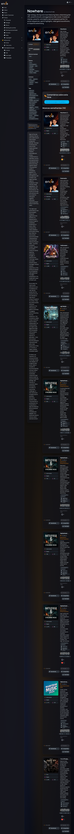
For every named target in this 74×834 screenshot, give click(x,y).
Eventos (31, 67)
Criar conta (8, 45)
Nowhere (63, 29)
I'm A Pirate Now (65, 759)
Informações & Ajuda (9, 47)
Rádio (7, 35)
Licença (8, 50)
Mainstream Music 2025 (64, 686)
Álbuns (7, 25)
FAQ (7, 52)
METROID (62, 310)
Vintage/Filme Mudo (64, 344)
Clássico (63, 801)
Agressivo (35, 79)
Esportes (31, 71)
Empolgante (31, 80)
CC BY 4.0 (36, 44)
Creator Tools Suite (9, 15)
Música (6, 17)
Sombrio (31, 84)
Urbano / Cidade (32, 72)
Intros (30, 62)
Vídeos (5, 10)
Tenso (36, 82)
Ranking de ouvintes (11, 27)
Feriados (62, 269)
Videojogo (31, 66)
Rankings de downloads (11, 30)
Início (5, 7)
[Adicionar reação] (62, 75)
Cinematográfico (32, 64)
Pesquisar (8, 20)
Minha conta (7, 40)
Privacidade (8, 57)
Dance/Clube (63, 720)
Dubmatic (63, 178)
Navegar (8, 22)
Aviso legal (8, 55)
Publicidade (31, 69)
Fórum (5, 12)
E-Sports (37, 71)
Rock (30, 56)
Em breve (8, 32)
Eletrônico (63, 141)
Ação (36, 66)
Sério (30, 79)
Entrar (7, 42)
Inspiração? (8, 37)
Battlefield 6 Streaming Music (64, 385)
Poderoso (31, 82)
